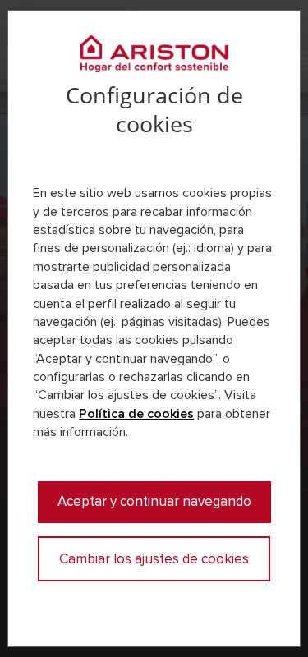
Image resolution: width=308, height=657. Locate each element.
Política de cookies (136, 414)
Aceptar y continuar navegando (154, 501)
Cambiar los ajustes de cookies (154, 558)
